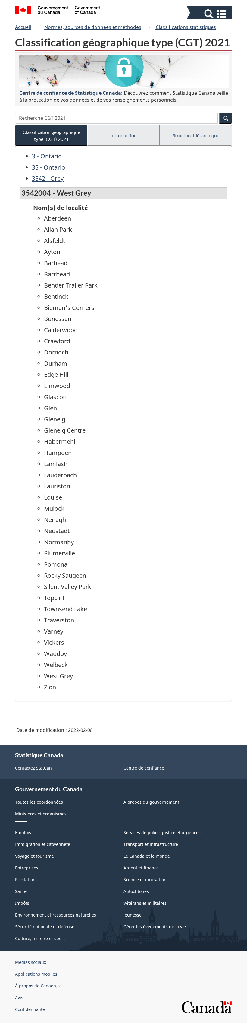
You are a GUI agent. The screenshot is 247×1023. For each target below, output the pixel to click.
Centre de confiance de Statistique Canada (70, 93)
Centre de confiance (144, 768)
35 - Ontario (48, 167)
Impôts (22, 903)
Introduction (123, 135)
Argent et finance (141, 868)
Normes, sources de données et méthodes (92, 27)
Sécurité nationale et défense (44, 926)
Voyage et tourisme (34, 856)
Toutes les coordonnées (39, 802)
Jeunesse (133, 915)
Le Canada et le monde (147, 856)
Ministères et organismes (41, 814)
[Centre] (124, 71)
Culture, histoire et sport (40, 938)
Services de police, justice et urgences (162, 832)
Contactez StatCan (33, 768)
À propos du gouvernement (151, 802)
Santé (21, 891)
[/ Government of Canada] (57, 11)
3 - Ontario (47, 156)
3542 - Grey (48, 178)
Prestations (26, 879)
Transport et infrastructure (151, 844)
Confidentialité (30, 1009)
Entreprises (26, 868)
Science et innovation (145, 879)
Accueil (23, 27)
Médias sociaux (30, 962)
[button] (210, 14)
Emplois (23, 832)
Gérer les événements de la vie (155, 926)
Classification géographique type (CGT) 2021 (51, 135)
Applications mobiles (36, 974)
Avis (19, 997)
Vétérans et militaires (145, 903)
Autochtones (136, 891)
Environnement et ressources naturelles (55, 915)
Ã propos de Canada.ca (38, 986)
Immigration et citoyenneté (42, 844)
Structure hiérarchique (196, 135)
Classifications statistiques (185, 27)
